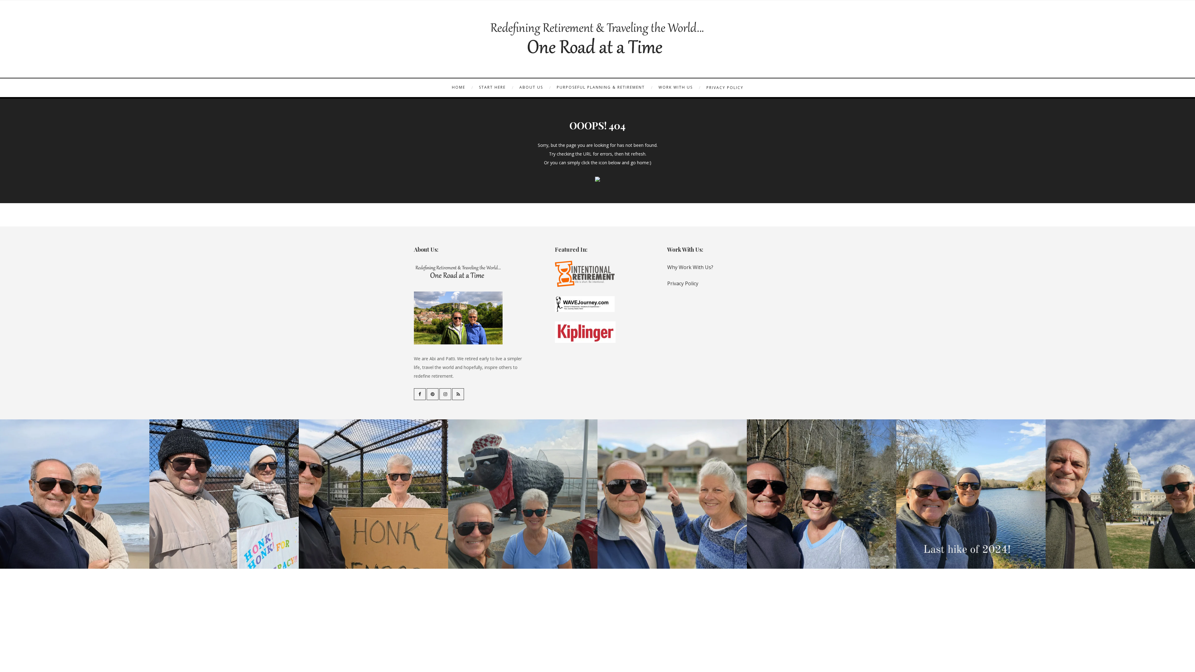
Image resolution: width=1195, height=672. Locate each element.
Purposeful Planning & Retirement (601, 87)
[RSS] (458, 394)
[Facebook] (420, 394)
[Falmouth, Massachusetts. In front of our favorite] (672, 494)
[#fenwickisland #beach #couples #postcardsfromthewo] (74, 494)
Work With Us (675, 87)
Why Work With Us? (690, 267)
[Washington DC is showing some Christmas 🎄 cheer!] (1120, 494)
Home (458, 87)
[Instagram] (445, 394)
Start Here (492, 87)
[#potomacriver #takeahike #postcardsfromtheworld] (971, 494)
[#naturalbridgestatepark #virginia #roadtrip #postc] (821, 494)
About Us (531, 87)
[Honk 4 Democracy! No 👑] (373, 494)
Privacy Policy (724, 87)
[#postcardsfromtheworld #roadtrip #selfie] (523, 494)
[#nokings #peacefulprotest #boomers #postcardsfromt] (224, 494)
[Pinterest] (432, 394)
